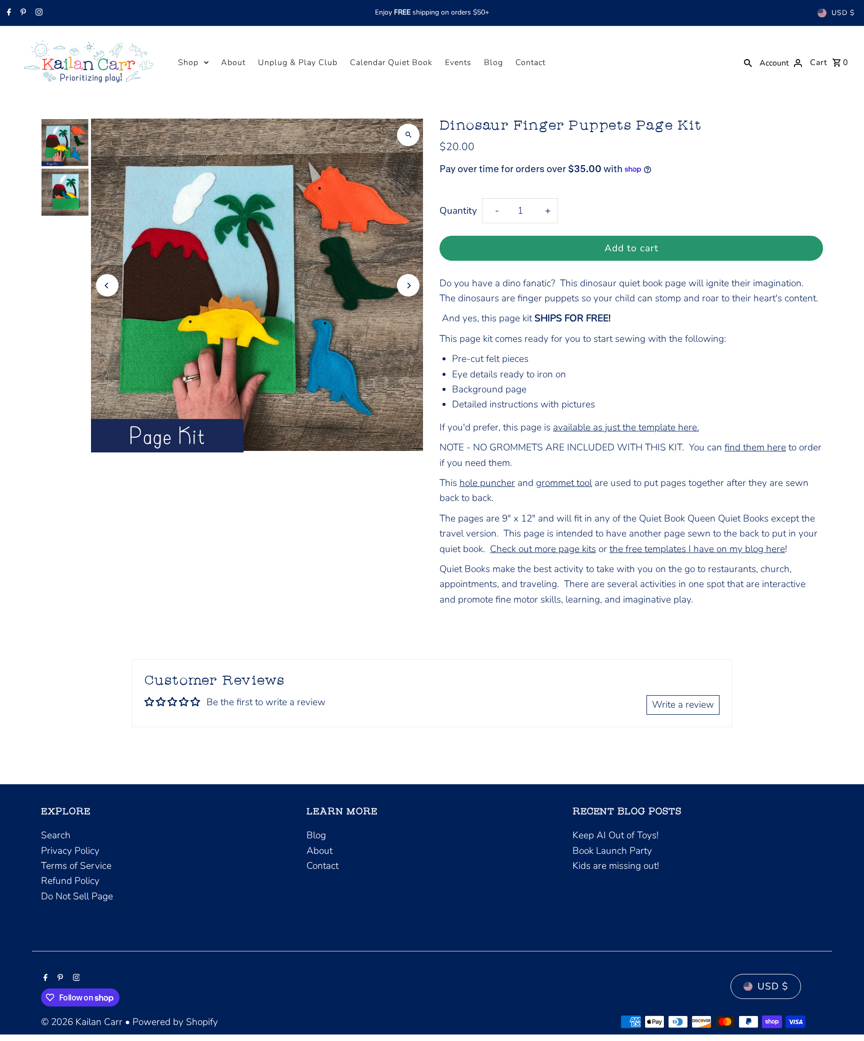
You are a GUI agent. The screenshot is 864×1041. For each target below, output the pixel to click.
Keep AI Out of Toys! (615, 835)
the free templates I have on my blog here (697, 549)
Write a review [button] (683, 704)
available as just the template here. (626, 427)
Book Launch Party (612, 850)
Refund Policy (70, 880)
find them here (755, 447)
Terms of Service (76, 865)
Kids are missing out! (615, 865)
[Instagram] (37, 13)
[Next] (408, 285)
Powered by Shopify (175, 1021)
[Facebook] (7, 13)
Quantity (458, 210)
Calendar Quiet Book (391, 62)
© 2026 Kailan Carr (83, 1021)
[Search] (748, 62)
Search (55, 835)
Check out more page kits (543, 549)
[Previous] (107, 285)
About (233, 62)
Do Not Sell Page (77, 896)
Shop (188, 62)
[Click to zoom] (408, 135)
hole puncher (487, 482)
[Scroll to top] (843, 1014)
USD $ (843, 13)
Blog (493, 62)
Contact (531, 62)
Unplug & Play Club (298, 62)
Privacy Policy (70, 850)
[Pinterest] (22, 13)
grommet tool (564, 482)
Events (458, 62)
